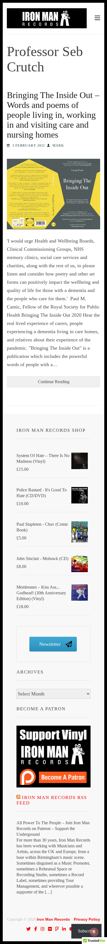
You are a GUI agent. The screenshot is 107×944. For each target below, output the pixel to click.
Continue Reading (53, 381)
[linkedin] (64, 929)
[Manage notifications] (94, 932)
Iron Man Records (53, 919)
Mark (58, 145)
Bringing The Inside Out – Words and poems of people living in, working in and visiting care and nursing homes (53, 115)
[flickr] (50, 929)
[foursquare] (57, 929)
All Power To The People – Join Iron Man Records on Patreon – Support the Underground (53, 828)
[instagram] (42, 929)
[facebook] (35, 929)
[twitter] (28, 929)
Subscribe (86, 931)
